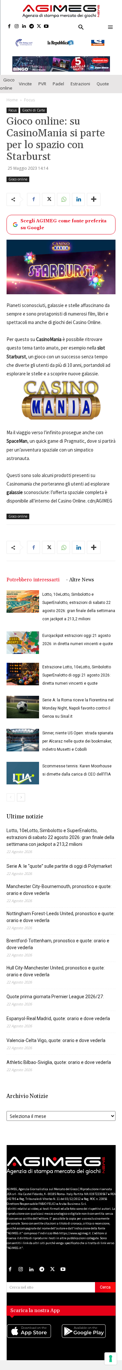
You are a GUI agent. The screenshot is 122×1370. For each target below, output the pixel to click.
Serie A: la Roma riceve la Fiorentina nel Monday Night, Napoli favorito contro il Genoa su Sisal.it (78, 713)
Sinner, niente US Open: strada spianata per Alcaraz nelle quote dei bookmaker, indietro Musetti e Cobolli (77, 746)
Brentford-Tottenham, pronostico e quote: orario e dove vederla (58, 950)
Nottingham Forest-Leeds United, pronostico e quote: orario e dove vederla (61, 922)
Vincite (25, 89)
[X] (39, 26)
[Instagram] (17, 26)
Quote (103, 89)
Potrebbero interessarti (33, 585)
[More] (94, 204)
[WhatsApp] (63, 204)
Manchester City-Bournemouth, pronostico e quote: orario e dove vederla (59, 895)
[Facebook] (9, 26)
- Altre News (80, 585)
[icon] (34, 1343)
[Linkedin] (24, 26)
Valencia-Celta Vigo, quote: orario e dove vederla (56, 1046)
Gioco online (7, 89)
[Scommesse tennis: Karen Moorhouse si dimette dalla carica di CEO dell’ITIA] (23, 778)
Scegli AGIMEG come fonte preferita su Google (63, 229)
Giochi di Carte (33, 115)
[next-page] (21, 803)
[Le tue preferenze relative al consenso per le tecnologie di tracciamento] (110, 1358)
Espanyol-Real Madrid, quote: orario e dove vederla (58, 1024)
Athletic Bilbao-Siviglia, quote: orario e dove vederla (59, 1067)
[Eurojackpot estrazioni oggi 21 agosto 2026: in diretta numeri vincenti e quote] (23, 648)
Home (12, 105)
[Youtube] (46, 26)
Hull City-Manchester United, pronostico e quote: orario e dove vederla (56, 977)
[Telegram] (31, 26)
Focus (29, 105)
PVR (42, 89)
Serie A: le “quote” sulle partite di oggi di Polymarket (59, 871)
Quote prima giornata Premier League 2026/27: (55, 1002)
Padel (58, 89)
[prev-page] (11, 803)
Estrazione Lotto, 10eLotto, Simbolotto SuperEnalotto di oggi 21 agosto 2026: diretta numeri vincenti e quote (76, 680)
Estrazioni (80, 89)
